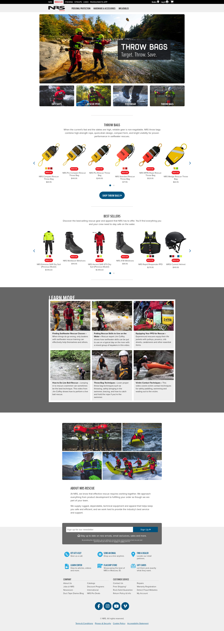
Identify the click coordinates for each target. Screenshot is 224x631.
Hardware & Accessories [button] (104, 8)
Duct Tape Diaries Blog (73, 593)
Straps (78, 2)
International (93, 589)
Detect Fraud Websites (147, 589)
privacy (116, 541)
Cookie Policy (119, 623)
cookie (122, 541)
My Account (142, 593)
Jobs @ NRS (68, 586)
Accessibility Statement (138, 623)
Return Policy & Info (122, 593)
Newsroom (68, 589)
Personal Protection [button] (81, 8)
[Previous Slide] (34, 163)
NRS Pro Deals (93, 593)
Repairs (140, 583)
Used (86, 2)
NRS (50, 2)
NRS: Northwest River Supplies (56, 8)
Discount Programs (95, 586)
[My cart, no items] (173, 2)
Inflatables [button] (124, 8)
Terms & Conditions (84, 623)
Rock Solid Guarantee (123, 589)
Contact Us (118, 583)
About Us (67, 583)
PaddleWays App (98, 2)
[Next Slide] (189, 163)
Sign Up (145, 529)
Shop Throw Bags (111, 195)
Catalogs (91, 583)
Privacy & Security (103, 623)
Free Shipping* (119, 586)
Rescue (59, 2)
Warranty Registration (146, 586)
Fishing (69, 2)
